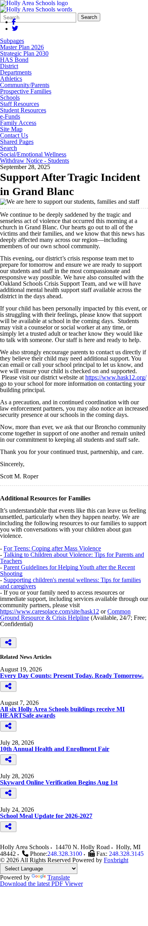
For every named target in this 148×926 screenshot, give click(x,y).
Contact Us (14, 135)
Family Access (18, 123)
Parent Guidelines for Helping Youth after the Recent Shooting (67, 570)
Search (89, 17)
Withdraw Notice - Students (34, 161)
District (9, 66)
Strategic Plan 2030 (24, 53)
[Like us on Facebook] (14, 22)
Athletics (11, 79)
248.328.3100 (64, 853)
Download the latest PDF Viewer (41, 883)
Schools (10, 98)
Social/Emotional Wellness (33, 154)
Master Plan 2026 (22, 47)
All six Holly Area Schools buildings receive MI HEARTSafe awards (62, 712)
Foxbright (116, 860)
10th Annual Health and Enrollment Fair (54, 749)
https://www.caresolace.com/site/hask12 (49, 611)
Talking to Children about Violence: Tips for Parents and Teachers (72, 557)
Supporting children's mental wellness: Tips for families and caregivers (70, 582)
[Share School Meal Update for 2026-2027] (8, 826)
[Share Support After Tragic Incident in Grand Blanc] (8, 642)
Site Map (11, 129)
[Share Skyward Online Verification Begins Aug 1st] (8, 793)
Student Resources (23, 110)
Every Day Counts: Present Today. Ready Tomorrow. (72, 675)
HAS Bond (14, 60)
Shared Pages (17, 142)
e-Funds (10, 116)
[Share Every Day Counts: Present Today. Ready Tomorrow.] (8, 686)
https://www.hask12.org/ (115, 377)
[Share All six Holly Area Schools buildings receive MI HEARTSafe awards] (8, 726)
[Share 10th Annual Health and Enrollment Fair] (8, 759)
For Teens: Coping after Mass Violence (52, 548)
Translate (58, 877)
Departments (16, 72)
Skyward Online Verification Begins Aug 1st (59, 782)
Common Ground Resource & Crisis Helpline (65, 614)
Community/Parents (24, 85)
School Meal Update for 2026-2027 (46, 816)
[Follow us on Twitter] (15, 28)
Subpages (12, 41)
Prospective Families (25, 91)
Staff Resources (19, 104)
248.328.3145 (126, 853)
